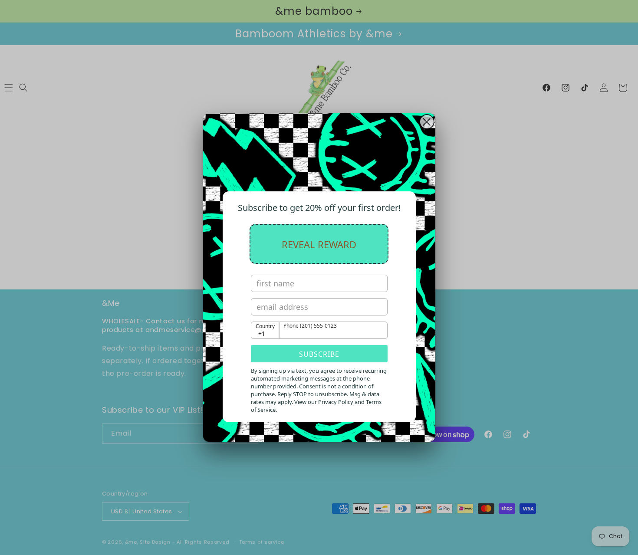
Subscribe (319, 354)
